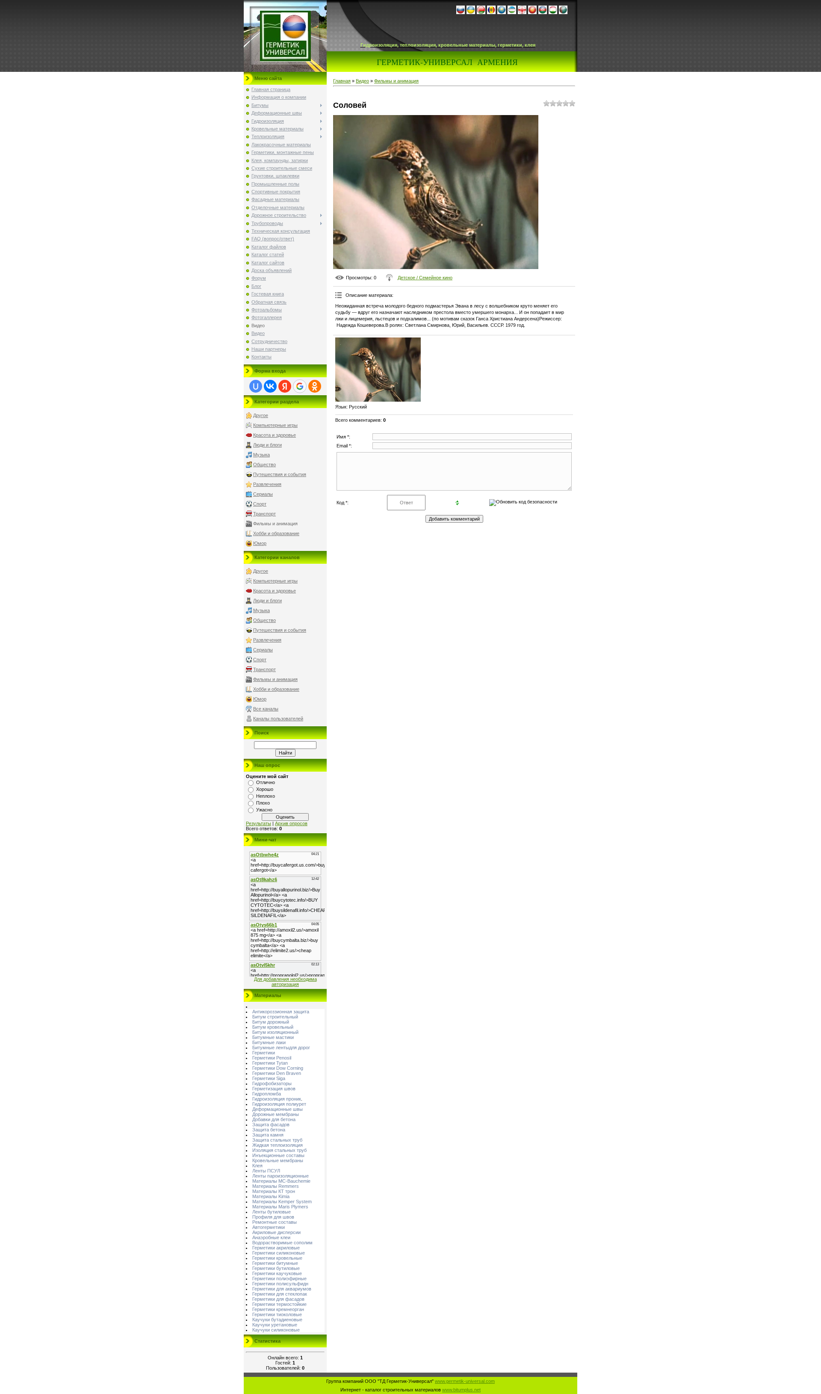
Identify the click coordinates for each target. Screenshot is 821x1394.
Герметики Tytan (270, 1062)
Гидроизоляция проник (276, 1098)
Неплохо (265, 796)
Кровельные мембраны (277, 1160)
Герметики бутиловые (276, 1268)
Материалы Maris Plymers (280, 1206)
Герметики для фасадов (278, 1299)
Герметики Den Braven (276, 1073)
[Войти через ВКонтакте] (270, 386)
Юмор (259, 543)
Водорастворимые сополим (282, 1242)
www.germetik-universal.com (465, 1381)
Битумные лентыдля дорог (281, 1047)
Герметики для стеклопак (279, 1293)
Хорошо (264, 789)
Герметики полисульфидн (280, 1283)
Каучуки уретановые (274, 1324)
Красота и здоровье (274, 435)
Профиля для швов (273, 1216)
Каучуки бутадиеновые (277, 1319)
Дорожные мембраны (275, 1114)
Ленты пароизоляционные (280, 1175)
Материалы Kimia (270, 1196)
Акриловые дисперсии (276, 1232)
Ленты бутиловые (271, 1211)
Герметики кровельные (277, 1258)
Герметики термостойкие (279, 1304)
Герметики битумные (275, 1263)
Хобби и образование (276, 533)
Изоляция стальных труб (279, 1150)
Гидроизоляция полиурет (279, 1104)
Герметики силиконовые (278, 1252)
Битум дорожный (270, 1021)
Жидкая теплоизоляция (277, 1145)
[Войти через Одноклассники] (314, 386)
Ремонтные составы (274, 1222)
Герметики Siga (268, 1078)
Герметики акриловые (276, 1247)
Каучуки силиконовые (276, 1329)
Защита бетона (268, 1129)
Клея (257, 1165)
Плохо (263, 802)
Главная (342, 80)
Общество (264, 464)
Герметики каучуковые (277, 1273)
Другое (260, 415)
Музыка (261, 454)
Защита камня (268, 1134)
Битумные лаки (269, 1042)
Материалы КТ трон (273, 1191)
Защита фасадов (270, 1124)
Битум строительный (275, 1016)
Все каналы (265, 708)
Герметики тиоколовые (277, 1314)
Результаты (258, 823)
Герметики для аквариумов (281, 1288)
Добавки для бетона (273, 1119)
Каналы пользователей (278, 718)
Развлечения (267, 484)
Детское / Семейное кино (425, 277)
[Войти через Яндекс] (284, 386)
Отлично (265, 782)
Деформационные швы (277, 1109)
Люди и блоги (267, 444)
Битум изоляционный (275, 1032)
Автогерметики (268, 1227)
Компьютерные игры (275, 425)
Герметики (263, 1052)
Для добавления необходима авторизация (285, 982)
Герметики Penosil (271, 1057)
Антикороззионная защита (280, 1011)
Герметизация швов (273, 1088)
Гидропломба (266, 1093)
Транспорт (264, 513)
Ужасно (264, 809)
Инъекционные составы (278, 1155)
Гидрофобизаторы (272, 1083)
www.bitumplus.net (461, 1389)
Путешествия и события (279, 474)
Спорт (259, 503)
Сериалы (263, 494)
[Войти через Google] (300, 386)
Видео (362, 80)
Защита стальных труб (277, 1139)
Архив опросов (291, 823)
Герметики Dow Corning (277, 1068)
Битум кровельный (272, 1027)
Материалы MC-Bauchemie (281, 1181)
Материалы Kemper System (282, 1201)
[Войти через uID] (255, 386)
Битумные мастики (273, 1037)
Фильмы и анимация (275, 523)
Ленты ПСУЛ (266, 1170)
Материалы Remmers (275, 1186)
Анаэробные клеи (271, 1237)
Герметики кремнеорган (278, 1309)
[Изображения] (378, 369)
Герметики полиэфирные (279, 1278)
